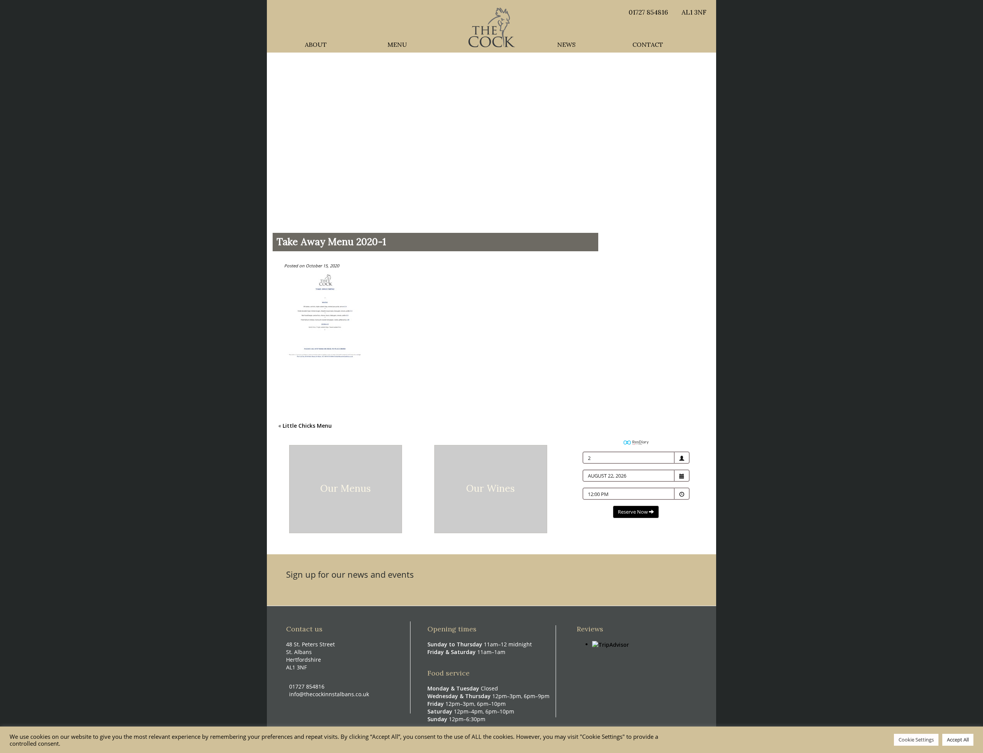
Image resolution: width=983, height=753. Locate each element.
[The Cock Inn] (491, 26)
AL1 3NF (694, 12)
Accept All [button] (958, 739)
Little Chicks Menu (307, 425)
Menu (397, 42)
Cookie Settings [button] (916, 739)
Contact (647, 42)
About (316, 42)
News (566, 42)
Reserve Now (633, 511)
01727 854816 (648, 12)
